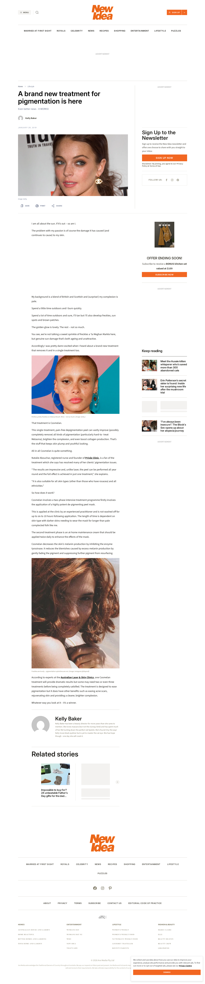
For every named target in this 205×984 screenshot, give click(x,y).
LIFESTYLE (160, 31)
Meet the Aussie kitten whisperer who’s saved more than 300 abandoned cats (173, 366)
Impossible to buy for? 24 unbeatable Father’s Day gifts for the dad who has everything (54, 793)
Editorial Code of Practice (145, 903)
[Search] (37, 12)
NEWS (91, 31)
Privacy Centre (185, 965)
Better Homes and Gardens (32, 939)
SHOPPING (119, 31)
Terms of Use (155, 166)
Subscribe (94, 903)
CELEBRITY (77, 31)
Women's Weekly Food (123, 934)
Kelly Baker (31, 118)
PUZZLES (176, 31)
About (47, 903)
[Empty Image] (149, 406)
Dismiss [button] (166, 972)
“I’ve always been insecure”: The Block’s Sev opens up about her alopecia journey (173, 426)
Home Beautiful (26, 934)
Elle (160, 934)
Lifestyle (31, 86)
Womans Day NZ (74, 934)
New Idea (71, 944)
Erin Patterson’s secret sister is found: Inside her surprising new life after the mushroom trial (173, 386)
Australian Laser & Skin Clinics (77, 677)
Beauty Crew (164, 944)
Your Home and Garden (30, 944)
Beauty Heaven (165, 939)
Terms (78, 903)
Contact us (115, 903)
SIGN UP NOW (164, 157)
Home (20, 86)
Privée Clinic (92, 458)
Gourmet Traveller (122, 944)
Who (69, 939)
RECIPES (104, 31)
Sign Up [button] (176, 12)
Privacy (62, 903)
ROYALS (61, 31)
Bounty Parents (120, 948)
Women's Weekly (120, 930)
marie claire (165, 930)
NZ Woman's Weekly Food (125, 939)
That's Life (72, 948)
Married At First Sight (38, 31)
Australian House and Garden (34, 930)
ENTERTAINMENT (140, 31)
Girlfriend (163, 948)
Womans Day (73, 930)
